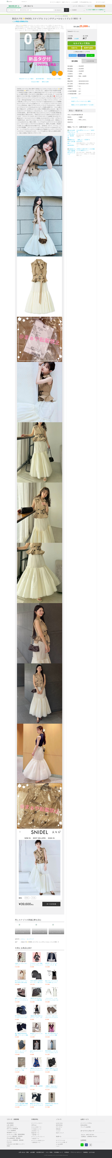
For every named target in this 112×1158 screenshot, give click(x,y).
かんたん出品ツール (36, 1127)
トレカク (58, 1130)
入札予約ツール (35, 1130)
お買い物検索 (10, 1125)
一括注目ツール (35, 1138)
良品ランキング (60, 1132)
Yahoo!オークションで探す (26, 78)
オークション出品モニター (38, 1140)
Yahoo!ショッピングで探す (54, 78)
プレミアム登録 (100, 6)
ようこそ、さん (78, 6)
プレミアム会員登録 (86, 1127)
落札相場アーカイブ (12, 1132)
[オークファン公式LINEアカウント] (82, 1144)
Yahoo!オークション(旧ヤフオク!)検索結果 (12, 1127)
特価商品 (85, 1152)
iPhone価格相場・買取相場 (13, 1138)
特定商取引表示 (40, 1152)
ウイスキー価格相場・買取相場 (14, 1136)
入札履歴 (76, 38)
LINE (91, 55)
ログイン (90, 6)
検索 (66, 10)
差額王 (8, 1146)
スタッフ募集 (49, 1152)
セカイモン (74, 97)
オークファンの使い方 (55, 2)
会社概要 (32, 1152)
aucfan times (59, 1123)
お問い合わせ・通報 (24, 1152)
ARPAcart (33, 1125)
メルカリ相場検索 (11, 1130)
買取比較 (58, 1129)
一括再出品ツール (35, 1142)
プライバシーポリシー (76, 1152)
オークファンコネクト (36, 1123)
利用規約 (67, 1152)
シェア (82, 55)
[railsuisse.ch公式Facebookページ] (86, 1144)
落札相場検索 (10, 1123)
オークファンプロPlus (86, 1123)
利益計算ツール (35, 1132)
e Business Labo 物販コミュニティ (16, 1144)
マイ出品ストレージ (36, 1129)
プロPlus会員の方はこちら (85, 2)
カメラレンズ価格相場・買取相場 (15, 1140)
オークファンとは (60, 1140)
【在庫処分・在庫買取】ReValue (89, 1136)
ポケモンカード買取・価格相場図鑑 (16, 1134)
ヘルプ (57, 1146)
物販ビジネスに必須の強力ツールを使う (82, 104)
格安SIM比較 (59, 1125)
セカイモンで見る (81, 43)
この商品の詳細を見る (20, 21)
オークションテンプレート (38, 1136)
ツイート (74, 55)
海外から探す (45, 81)
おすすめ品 (92, 1152)
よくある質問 (75, 2)
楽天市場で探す (40, 78)
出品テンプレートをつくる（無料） (81, 101)
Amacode (9, 1142)
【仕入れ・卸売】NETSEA (87, 1134)
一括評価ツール (35, 1134)
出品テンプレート (66, 2)
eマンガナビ (59, 1127)
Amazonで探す (35, 81)
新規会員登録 (84, 1125)
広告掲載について (58, 1152)
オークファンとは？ (100, 2)
